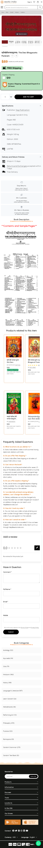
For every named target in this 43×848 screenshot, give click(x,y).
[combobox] (21, 7)
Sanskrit (11, 12)
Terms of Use (24, 627)
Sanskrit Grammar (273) (11, 747)
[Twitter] (16, 831)
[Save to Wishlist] (12, 56)
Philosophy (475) (8, 723)
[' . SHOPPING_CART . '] (38, 2)
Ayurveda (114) (8, 658)
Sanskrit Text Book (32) (11, 755)
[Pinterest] (19, 831)
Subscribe (33, 776)
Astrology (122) (8, 650)
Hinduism (17, 12)
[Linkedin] (24, 831)
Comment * (7, 572)
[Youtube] (27, 831)
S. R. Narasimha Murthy (34, 422)
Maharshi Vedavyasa (11, 422)
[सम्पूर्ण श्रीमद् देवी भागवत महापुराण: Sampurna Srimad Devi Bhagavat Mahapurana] (14, 413)
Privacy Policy (35, 627)
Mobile (5, 615)
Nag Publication (23, 110)
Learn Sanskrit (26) (9, 699)
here (20, 513)
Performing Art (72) (10, 715)
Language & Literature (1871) (12, 691)
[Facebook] (13, 831)
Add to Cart (28, 97)
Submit (11, 632)
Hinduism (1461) (8, 674)
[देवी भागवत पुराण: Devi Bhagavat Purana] (35, 357)
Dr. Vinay (33, 367)
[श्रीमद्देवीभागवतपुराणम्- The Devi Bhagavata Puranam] (5, 42)
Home (3, 12)
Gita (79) (6, 666)
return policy (7, 477)
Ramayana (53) (8, 739)
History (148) (7, 683)
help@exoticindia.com (10, 505)
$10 (8, 77)
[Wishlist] (34, 2)
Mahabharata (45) (9, 707)
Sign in (30, 2)
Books (7, 12)
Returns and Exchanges (17, 166)
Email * (5, 602)
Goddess (23, 12)
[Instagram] (21, 831)
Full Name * (7, 589)
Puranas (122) (7, 731)
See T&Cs (25, 190)
